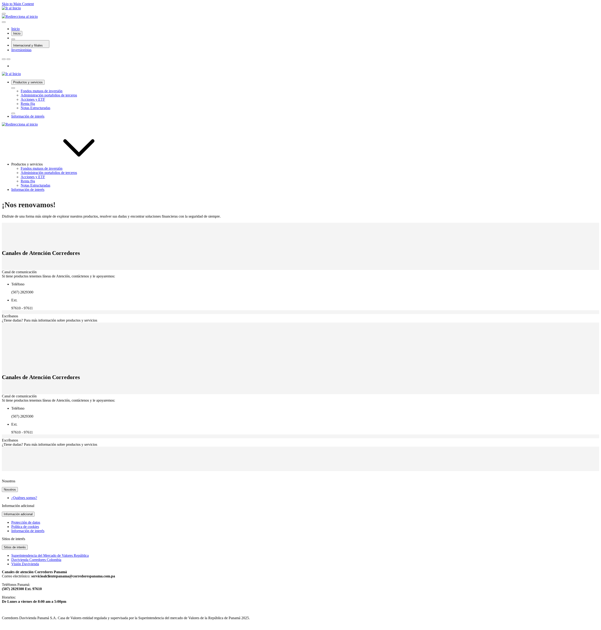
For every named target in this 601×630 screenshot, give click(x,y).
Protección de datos (25, 522)
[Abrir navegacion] (4, 13)
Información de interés (27, 531)
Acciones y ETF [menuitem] (33, 177)
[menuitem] (305, 97)
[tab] (16, 33)
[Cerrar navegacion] (4, 22)
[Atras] (4, 59)
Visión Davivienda (25, 564)
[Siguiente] (8, 59)
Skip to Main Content (18, 4)
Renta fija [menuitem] (28, 181)
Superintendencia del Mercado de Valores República (50, 555)
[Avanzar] (13, 113)
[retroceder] (13, 88)
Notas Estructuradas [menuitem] (35, 185)
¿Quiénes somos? (24, 498)
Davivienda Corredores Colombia (36, 560)
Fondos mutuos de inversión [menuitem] (41, 168)
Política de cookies (25, 527)
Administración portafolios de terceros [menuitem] (49, 173)
